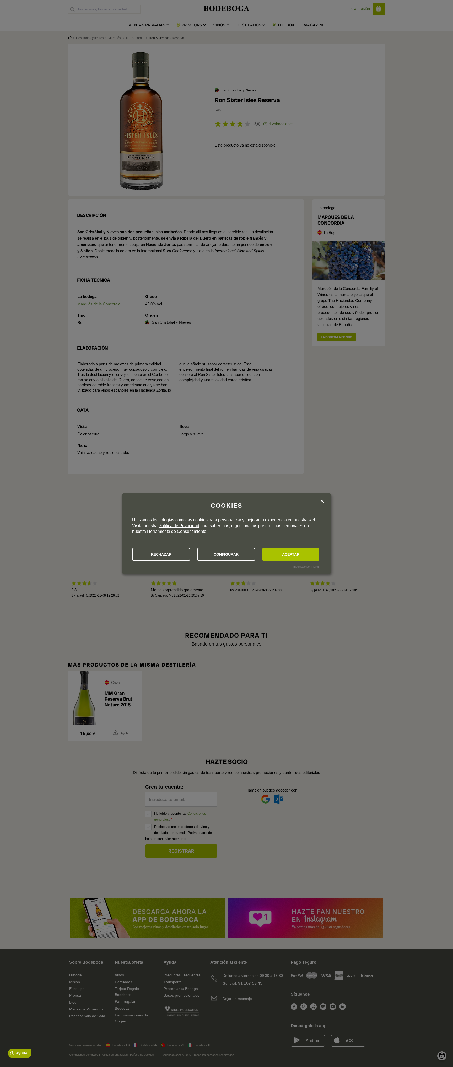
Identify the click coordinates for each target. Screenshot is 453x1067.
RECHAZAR (161, 554)
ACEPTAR (290, 554)
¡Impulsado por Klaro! (305, 566)
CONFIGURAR (226, 554)
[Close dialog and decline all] (322, 501)
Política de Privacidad (179, 525)
